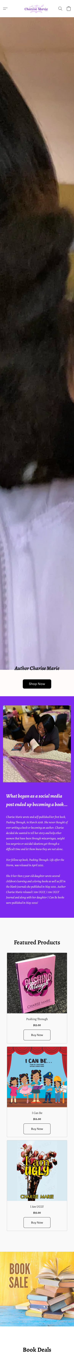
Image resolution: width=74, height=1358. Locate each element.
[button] (37, 8)
